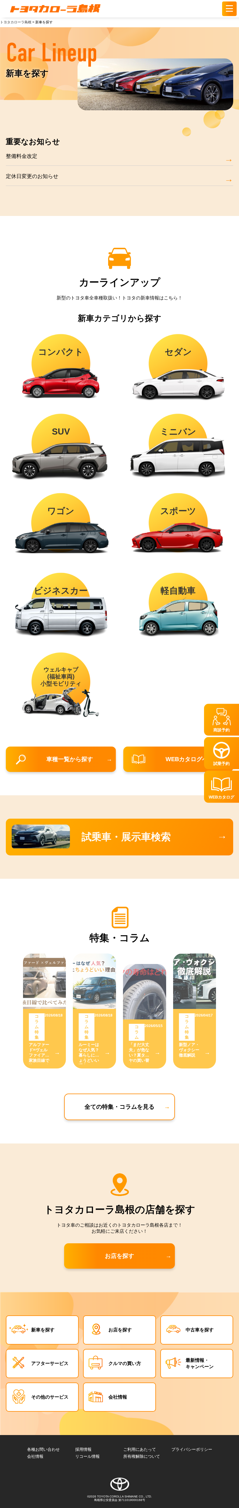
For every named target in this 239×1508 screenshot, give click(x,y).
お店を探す (119, 1256)
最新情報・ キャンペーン (200, 1363)
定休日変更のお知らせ (32, 176)
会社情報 (117, 1396)
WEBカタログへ (187, 759)
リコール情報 (87, 1456)
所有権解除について (141, 1456)
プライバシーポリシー (191, 1449)
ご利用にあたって (139, 1449)
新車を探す (43, 1329)
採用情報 (83, 1449)
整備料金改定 (21, 156)
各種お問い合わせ (43, 1449)
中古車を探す (200, 1329)
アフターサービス (49, 1363)
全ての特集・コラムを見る (119, 1106)
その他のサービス (49, 1396)
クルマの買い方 (124, 1363)
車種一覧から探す (69, 759)
